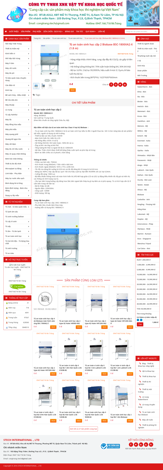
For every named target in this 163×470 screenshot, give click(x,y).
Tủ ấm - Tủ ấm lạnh (13, 231)
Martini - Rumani (144, 234)
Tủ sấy (8, 226)
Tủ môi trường (11, 248)
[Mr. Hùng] (17, 275)
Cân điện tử (10, 85)
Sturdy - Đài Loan (144, 180)
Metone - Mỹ (142, 126)
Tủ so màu (9, 253)
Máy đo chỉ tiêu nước (14, 149)
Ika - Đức (141, 96)
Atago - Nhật (142, 165)
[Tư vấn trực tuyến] (17, 264)
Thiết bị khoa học (149, 376)
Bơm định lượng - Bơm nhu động (16, 189)
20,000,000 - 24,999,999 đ (147, 284)
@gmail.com (27, 458)
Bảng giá (69, 31)
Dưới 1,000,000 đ (143, 260)
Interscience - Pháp (145, 224)
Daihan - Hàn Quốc (145, 175)
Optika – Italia (143, 150)
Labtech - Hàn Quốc (145, 170)
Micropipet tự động (13, 168)
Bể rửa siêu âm (11, 100)
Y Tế (139, 61)
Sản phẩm (25, 31)
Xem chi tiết (51, 311)
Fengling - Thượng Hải (146, 204)
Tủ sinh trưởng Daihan (14, 216)
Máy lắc (8, 119)
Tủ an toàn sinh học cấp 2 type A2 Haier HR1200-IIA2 (95, 322)
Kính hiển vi (10, 53)
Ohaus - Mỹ (142, 190)
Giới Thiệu (14, 31)
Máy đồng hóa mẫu (13, 124)
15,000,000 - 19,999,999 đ (147, 279)
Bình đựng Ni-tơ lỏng (14, 183)
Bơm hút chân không (13, 159)
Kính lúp (8, 90)
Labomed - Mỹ (143, 214)
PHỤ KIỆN (37, 31)
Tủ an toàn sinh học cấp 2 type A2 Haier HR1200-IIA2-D (121, 320)
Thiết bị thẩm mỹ (12, 48)
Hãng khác (141, 209)
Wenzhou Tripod (144, 243)
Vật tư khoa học (148, 371)
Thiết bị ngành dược (145, 44)
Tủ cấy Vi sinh (11, 221)
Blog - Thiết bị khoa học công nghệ (146, 364)
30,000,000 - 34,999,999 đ (147, 294)
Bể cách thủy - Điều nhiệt (15, 95)
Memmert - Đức (143, 111)
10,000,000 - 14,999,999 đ (147, 274)
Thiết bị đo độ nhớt (13, 163)
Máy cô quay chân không (15, 154)
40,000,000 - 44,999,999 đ (147, 304)
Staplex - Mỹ (142, 219)
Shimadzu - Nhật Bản (146, 155)
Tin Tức (79, 31)
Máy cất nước (10, 68)
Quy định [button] (90, 31)
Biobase (140, 194)
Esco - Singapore (144, 239)
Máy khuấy (9, 105)
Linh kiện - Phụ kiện (13, 173)
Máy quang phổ (11, 134)
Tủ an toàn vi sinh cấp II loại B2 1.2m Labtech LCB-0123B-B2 (121, 367)
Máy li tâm (9, 63)
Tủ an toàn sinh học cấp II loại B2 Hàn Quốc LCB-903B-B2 (95, 414)
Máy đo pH (9, 73)
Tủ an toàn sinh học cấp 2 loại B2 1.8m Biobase (120, 415)
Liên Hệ (101, 31)
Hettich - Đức (142, 106)
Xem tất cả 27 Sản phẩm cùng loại (83, 429)
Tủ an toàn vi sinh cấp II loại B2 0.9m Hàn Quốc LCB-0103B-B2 (45, 414)
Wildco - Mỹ (142, 131)
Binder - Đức (142, 101)
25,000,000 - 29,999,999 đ (147, 289)
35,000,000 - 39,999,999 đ (147, 299)
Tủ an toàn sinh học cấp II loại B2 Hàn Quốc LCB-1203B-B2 (69, 414)
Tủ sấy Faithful (11, 114)
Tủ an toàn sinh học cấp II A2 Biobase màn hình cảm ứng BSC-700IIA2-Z (44, 320)
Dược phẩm (142, 70)
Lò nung (8, 110)
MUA (72, 90)
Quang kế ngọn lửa (13, 139)
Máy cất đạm (10, 144)
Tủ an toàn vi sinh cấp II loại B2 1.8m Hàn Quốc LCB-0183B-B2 (70, 367)
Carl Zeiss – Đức (143, 248)
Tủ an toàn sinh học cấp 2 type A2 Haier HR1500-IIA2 (44, 369)
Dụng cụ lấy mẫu (12, 195)
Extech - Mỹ (142, 136)
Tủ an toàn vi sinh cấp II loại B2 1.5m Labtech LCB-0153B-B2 (95, 367)
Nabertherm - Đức (144, 87)
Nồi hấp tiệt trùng (12, 58)
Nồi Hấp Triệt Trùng (13, 44)
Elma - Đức (141, 92)
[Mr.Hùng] (17, 286)
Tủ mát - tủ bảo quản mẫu (16, 207)
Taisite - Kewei (143, 185)
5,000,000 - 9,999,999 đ (146, 269)
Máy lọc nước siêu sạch (14, 178)
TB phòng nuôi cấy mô (146, 56)
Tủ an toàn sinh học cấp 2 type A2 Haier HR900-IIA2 (69, 322)
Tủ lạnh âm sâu (11, 212)
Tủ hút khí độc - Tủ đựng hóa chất (17, 242)
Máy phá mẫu (10, 129)
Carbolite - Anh (143, 199)
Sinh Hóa (141, 66)
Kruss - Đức (142, 116)
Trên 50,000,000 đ (144, 309)
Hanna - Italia (142, 145)
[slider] (138, 320)
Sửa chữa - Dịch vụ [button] (52, 31)
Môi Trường (142, 75)
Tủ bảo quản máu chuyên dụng (15, 79)
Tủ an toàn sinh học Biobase (146, 413)
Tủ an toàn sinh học (13, 236)
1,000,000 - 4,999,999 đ (146, 265)
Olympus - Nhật (143, 229)
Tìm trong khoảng (144, 314)
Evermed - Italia (143, 141)
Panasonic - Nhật (144, 160)
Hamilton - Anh (143, 121)
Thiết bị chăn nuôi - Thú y (147, 49)
